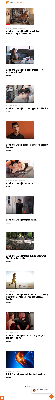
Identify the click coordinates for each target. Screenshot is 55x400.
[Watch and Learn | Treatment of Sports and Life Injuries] (20, 130)
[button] (2, 398)
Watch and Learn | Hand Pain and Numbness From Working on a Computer (25, 32)
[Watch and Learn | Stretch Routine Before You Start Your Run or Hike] (20, 241)
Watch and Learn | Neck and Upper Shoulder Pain (27, 108)
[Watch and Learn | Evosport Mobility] (20, 205)
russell (9, 28)
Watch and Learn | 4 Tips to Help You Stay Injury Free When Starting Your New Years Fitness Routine (27, 297)
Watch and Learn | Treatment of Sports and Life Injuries (27, 146)
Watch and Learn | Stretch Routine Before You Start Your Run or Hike (26, 257)
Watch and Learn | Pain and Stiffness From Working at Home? (24, 71)
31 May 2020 (14, 28)
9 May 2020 (14, 332)
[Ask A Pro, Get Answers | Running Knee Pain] (20, 359)
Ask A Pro (19, 371)
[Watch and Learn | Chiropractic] (20, 169)
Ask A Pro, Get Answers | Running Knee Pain (25, 374)
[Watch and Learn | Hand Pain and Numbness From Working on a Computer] (20, 16)
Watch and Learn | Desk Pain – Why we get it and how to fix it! (25, 336)
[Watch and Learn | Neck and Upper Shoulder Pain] (20, 94)
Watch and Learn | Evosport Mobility (22, 219)
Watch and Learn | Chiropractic (19, 183)
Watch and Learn (21, 28)
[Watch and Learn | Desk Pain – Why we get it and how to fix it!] (20, 321)
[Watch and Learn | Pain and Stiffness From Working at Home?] (20, 55)
